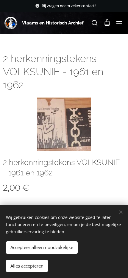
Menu (119, 23)
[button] (94, 23)
